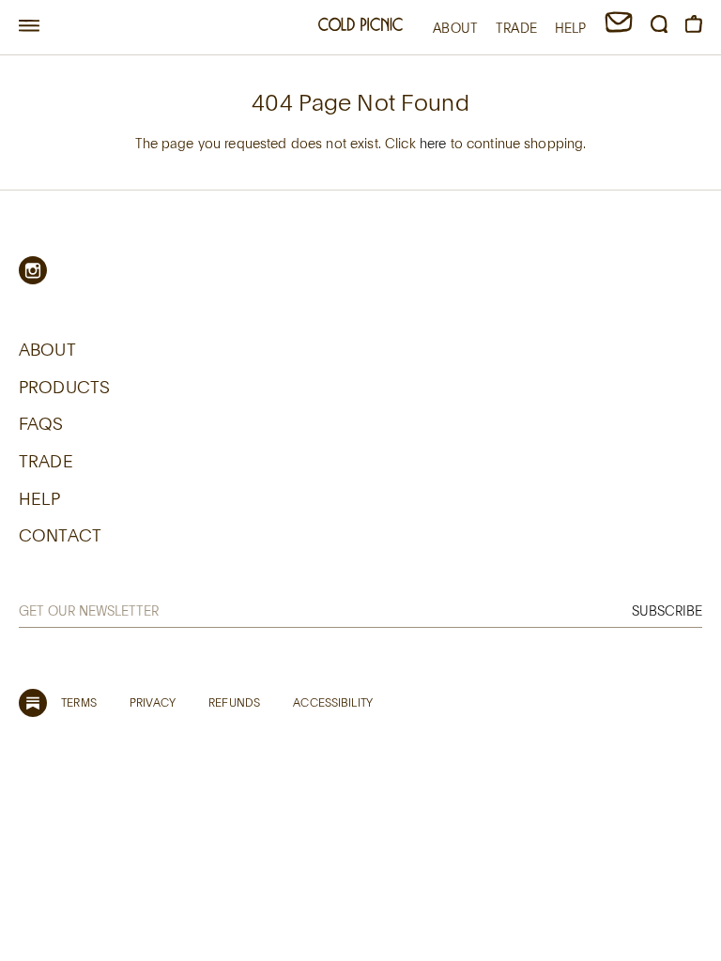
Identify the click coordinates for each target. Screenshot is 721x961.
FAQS (41, 423)
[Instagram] (33, 270)
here (433, 143)
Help (40, 498)
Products (64, 386)
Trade (46, 461)
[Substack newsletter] (33, 703)
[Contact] (619, 28)
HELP (571, 28)
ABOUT (455, 28)
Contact (60, 535)
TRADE (516, 28)
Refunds (234, 701)
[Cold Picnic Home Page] (360, 26)
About (47, 349)
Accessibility (333, 701)
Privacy (153, 701)
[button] (29, 26)
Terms (79, 701)
